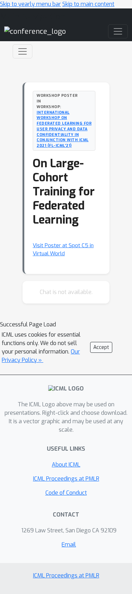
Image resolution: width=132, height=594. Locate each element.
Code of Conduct (66, 492)
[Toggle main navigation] (118, 31)
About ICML (66, 464)
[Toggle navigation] (22, 51)
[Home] (35, 31)
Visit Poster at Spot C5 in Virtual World (63, 249)
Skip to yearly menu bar (30, 4)
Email (69, 544)
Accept (101, 347)
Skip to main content (88, 4)
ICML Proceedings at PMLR (66, 478)
